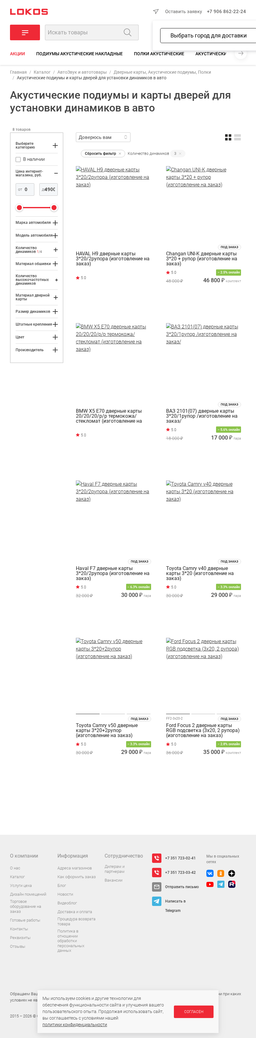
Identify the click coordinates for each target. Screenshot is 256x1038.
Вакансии (113, 880)
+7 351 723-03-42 (180, 872)
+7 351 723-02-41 (180, 858)
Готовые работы (25, 920)
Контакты (19, 929)
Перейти (102, 306)
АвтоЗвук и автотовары (82, 72)
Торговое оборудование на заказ (25, 906)
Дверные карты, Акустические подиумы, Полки (162, 72)
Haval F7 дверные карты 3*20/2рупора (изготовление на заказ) (113, 573)
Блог (61, 885)
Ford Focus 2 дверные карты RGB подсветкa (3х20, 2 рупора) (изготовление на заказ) (203, 730)
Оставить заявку (183, 11)
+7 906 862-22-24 (226, 11)
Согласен (193, 1012)
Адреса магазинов (74, 868)
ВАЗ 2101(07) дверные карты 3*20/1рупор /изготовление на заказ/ (202, 416)
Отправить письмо (182, 887)
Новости (65, 894)
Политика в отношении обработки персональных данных (70, 941)
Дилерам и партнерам (115, 869)
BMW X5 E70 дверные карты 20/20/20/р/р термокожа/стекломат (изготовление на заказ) (109, 416)
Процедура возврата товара (76, 921)
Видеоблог (67, 903)
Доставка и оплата (74, 911)
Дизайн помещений (28, 894)
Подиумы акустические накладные (79, 53)
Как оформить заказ (76, 876)
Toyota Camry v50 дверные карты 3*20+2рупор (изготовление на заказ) (107, 730)
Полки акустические (159, 53)
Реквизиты (20, 937)
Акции (17, 53)
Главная (18, 72)
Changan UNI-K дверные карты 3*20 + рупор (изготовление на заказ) (201, 258)
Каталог (42, 72)
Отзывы (17, 946)
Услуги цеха (21, 885)
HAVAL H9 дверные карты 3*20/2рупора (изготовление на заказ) (113, 258)
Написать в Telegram (175, 902)
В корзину (203, 308)
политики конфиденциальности (74, 1024)
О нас (15, 868)
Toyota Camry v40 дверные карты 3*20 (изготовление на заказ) (200, 573)
